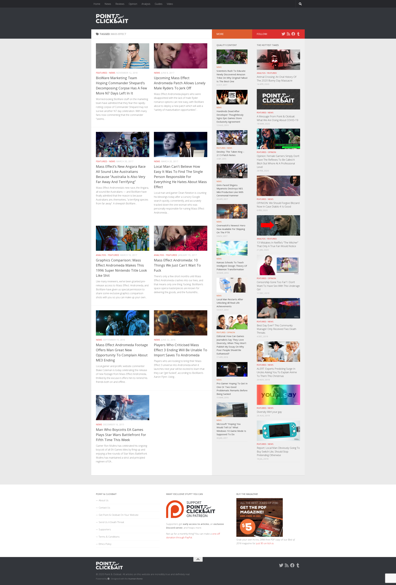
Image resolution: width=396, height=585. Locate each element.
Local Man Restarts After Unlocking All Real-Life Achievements (230, 303)
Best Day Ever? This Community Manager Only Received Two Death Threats (276, 329)
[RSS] (288, 34)
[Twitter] (283, 34)
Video (170, 4)
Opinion (133, 4)
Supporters (105, 529)
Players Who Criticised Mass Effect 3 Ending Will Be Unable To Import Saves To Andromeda (180, 349)
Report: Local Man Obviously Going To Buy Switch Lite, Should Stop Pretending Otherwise (278, 451)
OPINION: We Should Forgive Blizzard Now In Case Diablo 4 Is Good (278, 204)
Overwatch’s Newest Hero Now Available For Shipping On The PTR (231, 229)
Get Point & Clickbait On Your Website (118, 514)
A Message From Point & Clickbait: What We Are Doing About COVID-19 (277, 118)
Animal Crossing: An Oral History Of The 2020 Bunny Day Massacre (276, 78)
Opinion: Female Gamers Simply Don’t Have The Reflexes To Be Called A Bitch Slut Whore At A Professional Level (278, 161)
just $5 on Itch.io (265, 543)
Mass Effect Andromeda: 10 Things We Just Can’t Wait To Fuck (177, 265)
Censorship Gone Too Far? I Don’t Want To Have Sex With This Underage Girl (278, 285)
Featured (101, 72)
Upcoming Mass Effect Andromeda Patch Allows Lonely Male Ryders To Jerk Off (179, 82)
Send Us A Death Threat (111, 522)
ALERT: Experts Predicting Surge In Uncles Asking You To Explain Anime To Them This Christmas (277, 372)
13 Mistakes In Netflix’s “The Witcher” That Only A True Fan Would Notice (277, 244)
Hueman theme (135, 578)
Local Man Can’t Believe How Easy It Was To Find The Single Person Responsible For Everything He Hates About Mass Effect (180, 176)
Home (96, 4)
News (108, 4)
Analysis (146, 4)
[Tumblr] (298, 34)
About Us (103, 500)
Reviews (119, 4)
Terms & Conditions (109, 536)
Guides (158, 4)
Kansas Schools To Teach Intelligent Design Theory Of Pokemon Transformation (232, 266)
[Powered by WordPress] (109, 579)
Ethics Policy (105, 543)
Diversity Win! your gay (269, 412)
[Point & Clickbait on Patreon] (190, 520)
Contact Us (104, 507)
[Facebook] (293, 34)
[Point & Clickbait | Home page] (112, 18)
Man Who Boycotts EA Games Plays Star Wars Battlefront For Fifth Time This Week (121, 434)
